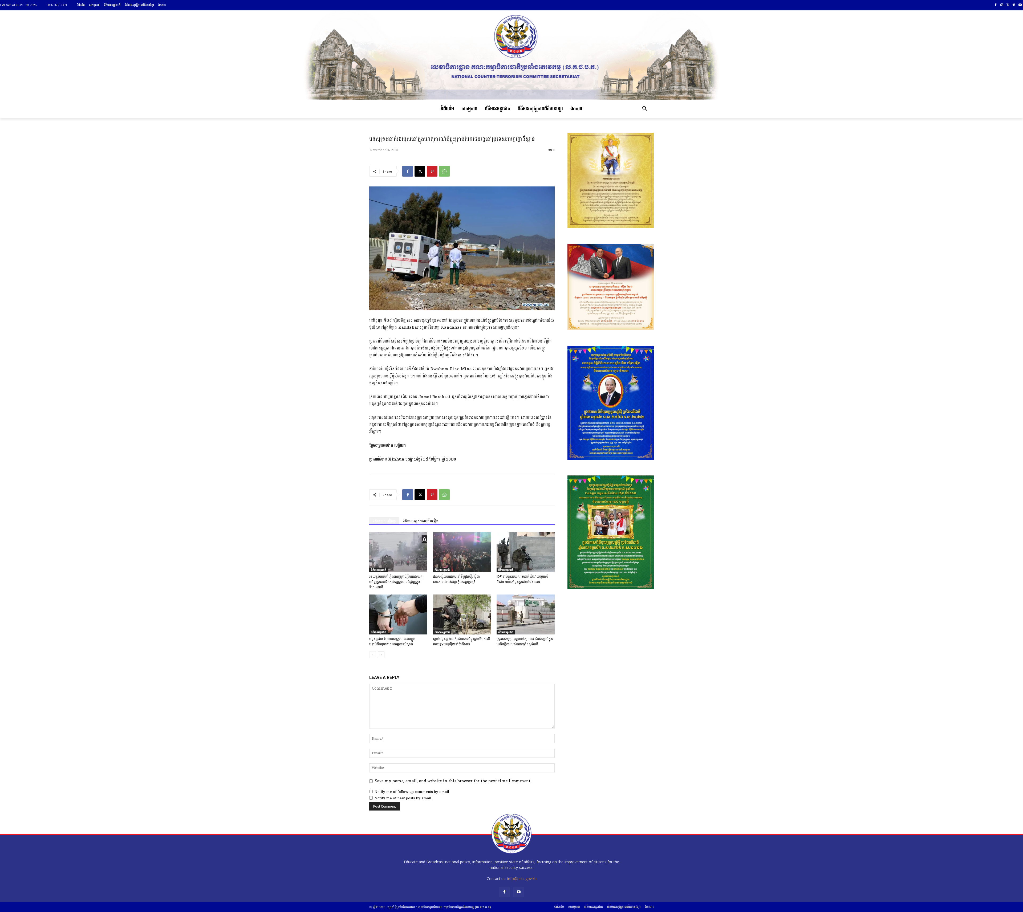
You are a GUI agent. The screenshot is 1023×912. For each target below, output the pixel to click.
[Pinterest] (432, 171)
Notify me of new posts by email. (403, 798)
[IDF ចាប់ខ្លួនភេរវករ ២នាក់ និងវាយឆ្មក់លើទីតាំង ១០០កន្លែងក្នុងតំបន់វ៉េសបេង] (526, 552)
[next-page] (381, 655)
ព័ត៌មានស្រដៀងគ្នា (384, 521)
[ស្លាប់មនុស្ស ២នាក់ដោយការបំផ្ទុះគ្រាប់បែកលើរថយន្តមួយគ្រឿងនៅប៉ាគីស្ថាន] (462, 614)
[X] (1008, 5)
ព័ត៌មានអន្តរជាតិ (378, 570)
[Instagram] (1002, 5)
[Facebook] (996, 5)
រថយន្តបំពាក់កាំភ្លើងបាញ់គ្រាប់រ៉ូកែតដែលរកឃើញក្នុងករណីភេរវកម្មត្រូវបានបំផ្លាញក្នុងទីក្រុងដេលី (396, 582)
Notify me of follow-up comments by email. (412, 792)
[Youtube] (1020, 5)
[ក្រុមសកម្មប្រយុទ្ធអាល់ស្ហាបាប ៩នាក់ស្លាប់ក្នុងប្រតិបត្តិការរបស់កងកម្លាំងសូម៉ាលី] (526, 614)
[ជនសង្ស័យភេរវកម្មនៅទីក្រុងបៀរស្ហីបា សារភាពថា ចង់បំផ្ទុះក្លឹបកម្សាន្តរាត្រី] (462, 552)
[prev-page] (372, 655)
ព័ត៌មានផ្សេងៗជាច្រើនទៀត (421, 521)
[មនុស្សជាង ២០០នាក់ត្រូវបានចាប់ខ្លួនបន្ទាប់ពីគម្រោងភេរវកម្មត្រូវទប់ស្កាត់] (398, 614)
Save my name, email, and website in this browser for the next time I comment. (453, 781)
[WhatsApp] (444, 171)
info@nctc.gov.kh (522, 878)
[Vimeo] (1014, 5)
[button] (645, 109)
